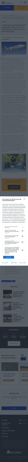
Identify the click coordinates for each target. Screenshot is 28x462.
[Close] (24, 199)
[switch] (22, 231)
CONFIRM (9, 257)
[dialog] (14, 231)
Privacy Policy (22, 262)
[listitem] (14, 227)
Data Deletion (5, 262)
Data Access (14, 262)
